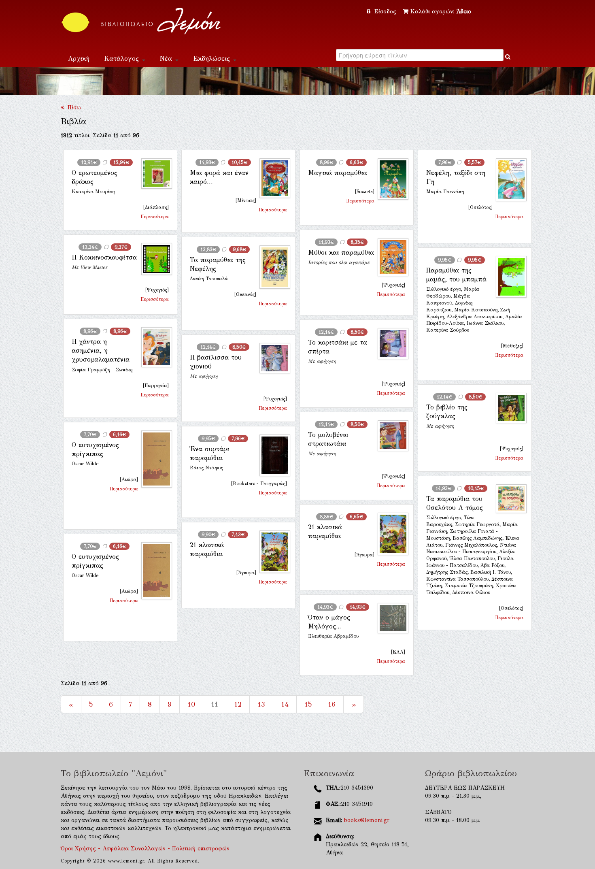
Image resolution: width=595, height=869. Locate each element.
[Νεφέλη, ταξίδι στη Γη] (508, 180)
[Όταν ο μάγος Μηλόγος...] (389, 618)
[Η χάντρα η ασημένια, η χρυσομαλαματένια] (153, 347)
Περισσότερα (154, 216)
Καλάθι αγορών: (440, 11)
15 (308, 704)
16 (332, 704)
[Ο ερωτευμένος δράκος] (153, 173)
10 (191, 704)
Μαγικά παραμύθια (337, 173)
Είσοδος (385, 11)
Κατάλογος (122, 58)
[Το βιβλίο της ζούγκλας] (508, 408)
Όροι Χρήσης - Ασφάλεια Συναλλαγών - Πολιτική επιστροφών (145, 848)
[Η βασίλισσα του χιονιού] (271, 358)
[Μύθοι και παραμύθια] (389, 257)
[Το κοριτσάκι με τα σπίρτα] (389, 343)
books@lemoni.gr (366, 820)
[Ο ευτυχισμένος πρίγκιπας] (153, 459)
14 (285, 704)
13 (261, 704)
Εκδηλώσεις (212, 58)
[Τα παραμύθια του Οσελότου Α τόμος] (508, 498)
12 (238, 704)
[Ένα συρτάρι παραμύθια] (271, 455)
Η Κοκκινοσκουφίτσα (104, 257)
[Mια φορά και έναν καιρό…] (271, 178)
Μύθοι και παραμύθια (341, 252)
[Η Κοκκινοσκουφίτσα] (153, 259)
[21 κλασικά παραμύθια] (389, 534)
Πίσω (72, 107)
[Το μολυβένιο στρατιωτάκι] (389, 436)
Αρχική (78, 58)
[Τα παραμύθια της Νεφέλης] (271, 267)
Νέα (167, 58)
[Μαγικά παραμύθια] (389, 179)
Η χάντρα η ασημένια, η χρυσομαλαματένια (101, 351)
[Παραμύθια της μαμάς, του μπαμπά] (508, 277)
